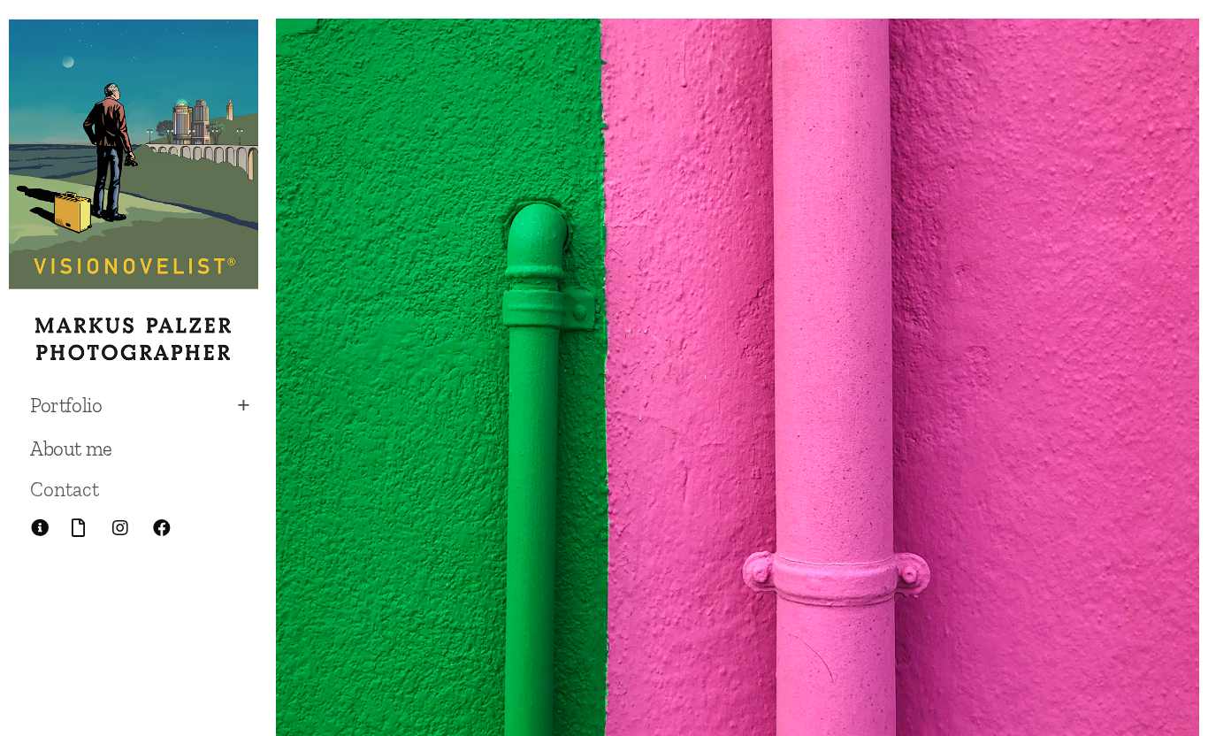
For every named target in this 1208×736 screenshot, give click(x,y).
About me (71, 448)
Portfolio (66, 405)
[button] (65, 489)
